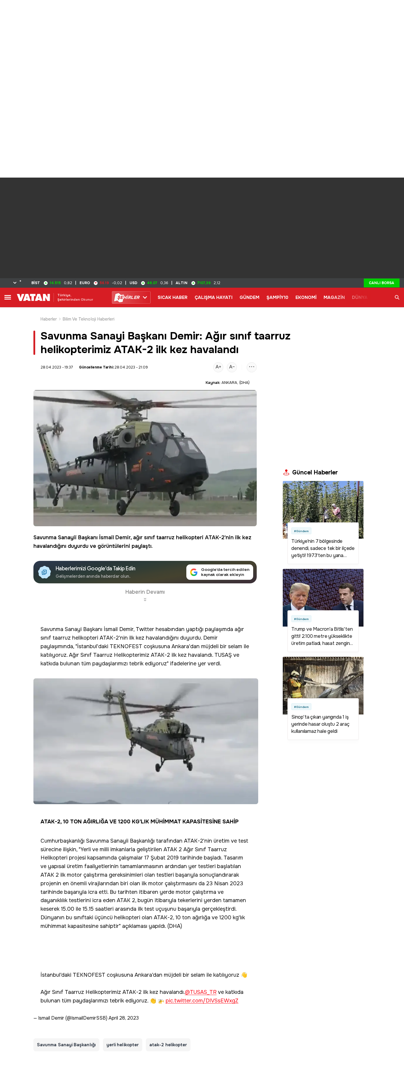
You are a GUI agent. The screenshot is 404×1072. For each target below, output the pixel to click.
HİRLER (128, 297)
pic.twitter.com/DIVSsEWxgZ (202, 1001)
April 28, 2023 (124, 1018)
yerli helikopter (122, 1045)
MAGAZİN (334, 297)
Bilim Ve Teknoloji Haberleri (89, 319)
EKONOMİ (305, 297)
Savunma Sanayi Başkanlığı (66, 1045)
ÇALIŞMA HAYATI (213, 297)
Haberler (49, 319)
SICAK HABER (173, 297)
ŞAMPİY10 (277, 297)
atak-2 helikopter (168, 1045)
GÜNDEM (249, 297)
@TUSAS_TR (200, 992)
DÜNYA (360, 297)
